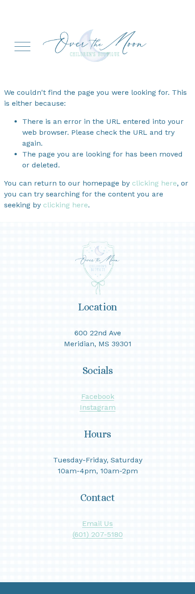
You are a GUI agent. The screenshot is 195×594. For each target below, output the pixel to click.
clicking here (154, 183)
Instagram (98, 407)
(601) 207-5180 (98, 534)
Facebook (97, 396)
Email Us (97, 523)
